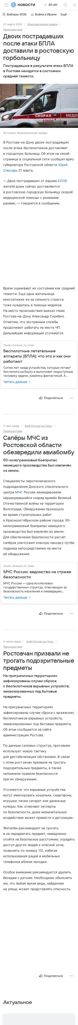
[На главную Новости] (25, 5)
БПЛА (62, 181)
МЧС (19, 492)
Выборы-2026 (17, 14)
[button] (39, 106)
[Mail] (13, 5)
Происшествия (12, 29)
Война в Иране (46, 14)
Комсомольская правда (43, 24)
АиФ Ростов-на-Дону (38, 425)
